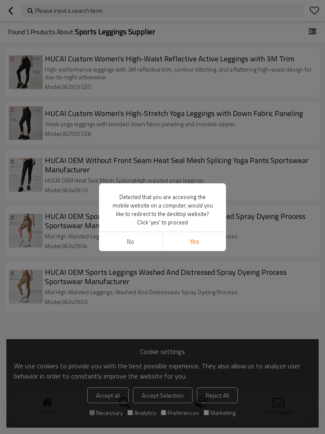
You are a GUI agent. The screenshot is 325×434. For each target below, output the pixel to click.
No (130, 241)
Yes (194, 241)
